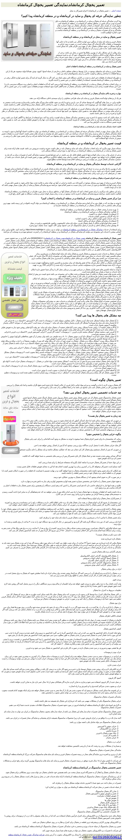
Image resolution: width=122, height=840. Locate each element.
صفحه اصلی (116, 11)
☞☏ (103, 837)
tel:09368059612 (107, 837)
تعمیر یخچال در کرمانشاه (75, 238)
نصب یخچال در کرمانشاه (55, 238)
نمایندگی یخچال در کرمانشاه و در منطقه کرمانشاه (83, 230)
